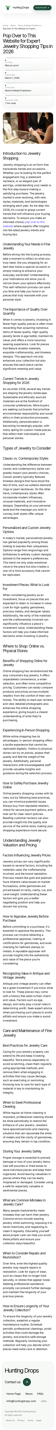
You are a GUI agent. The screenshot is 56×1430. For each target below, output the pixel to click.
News (13, 25)
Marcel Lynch (12, 65)
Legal (38, 1420)
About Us (10, 1420)
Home (5, 25)
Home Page (13, 1393)
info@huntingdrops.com (21, 1401)
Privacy (21, 1420)
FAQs (40, 1393)
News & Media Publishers (29, 25)
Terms (30, 1420)
